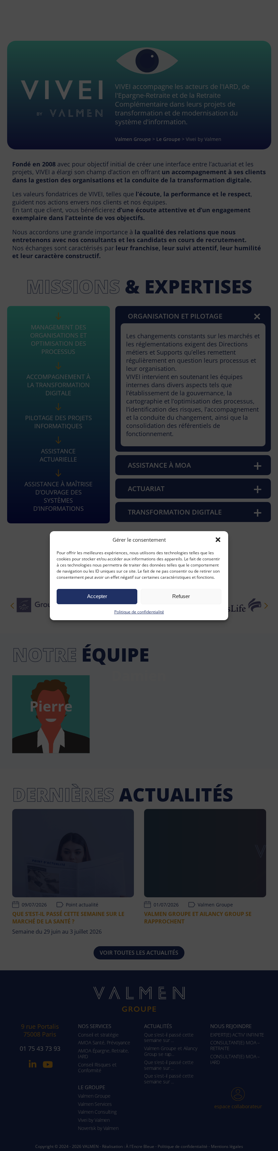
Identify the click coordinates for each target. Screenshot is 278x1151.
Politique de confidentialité (139, 612)
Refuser (181, 596)
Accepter (97, 596)
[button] (218, 539)
